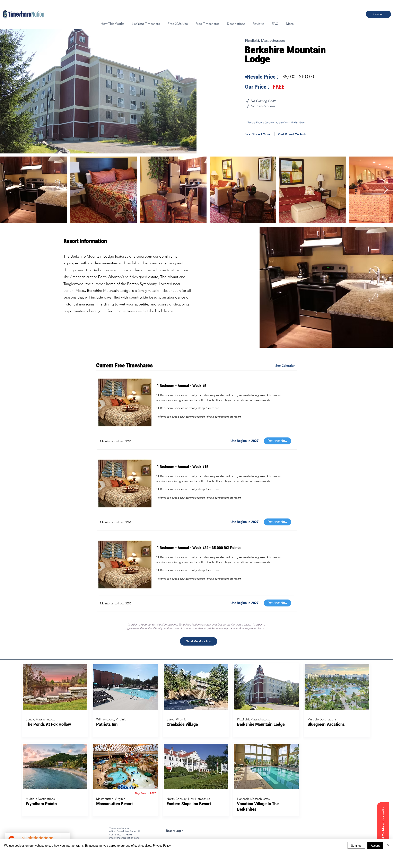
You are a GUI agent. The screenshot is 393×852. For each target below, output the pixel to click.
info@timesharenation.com (124, 837)
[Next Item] (386, 190)
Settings (356, 845)
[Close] (388, 845)
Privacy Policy (162, 845)
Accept (375, 845)
